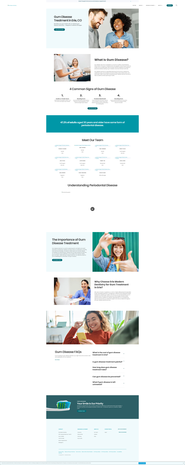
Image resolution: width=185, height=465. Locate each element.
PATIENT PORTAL (108, 429)
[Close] (183, 463)
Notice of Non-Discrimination (87, 451)
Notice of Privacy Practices (70, 451)
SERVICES (140, 5)
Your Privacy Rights (142, 463)
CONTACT (61, 429)
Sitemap (60, 453)
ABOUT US (159, 5)
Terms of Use (78, 451)
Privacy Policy (61, 451)
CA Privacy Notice (97, 451)
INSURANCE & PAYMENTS (150, 5)
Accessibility (119, 451)
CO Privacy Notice (104, 451)
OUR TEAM (134, 5)
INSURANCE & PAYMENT (83, 429)
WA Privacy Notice (112, 451)
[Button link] (176, 5)
